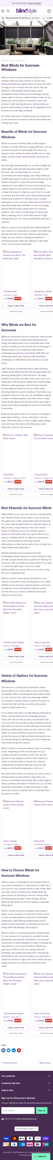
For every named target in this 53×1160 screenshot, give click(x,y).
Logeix (31, 1155)
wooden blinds (14, 157)
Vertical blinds (39, 104)
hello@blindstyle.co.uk (26, 1118)
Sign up (41, 1110)
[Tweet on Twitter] (9, 1050)
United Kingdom (25, 1129)
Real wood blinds (9, 84)
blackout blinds (40, 202)
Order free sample (16, 311)
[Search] (8, 11)
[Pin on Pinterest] (19, 1050)
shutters (18, 701)
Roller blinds (18, 94)
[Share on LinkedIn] (14, 1050)
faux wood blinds (27, 353)
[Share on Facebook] (3, 1050)
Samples (42, 1157)
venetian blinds (28, 157)
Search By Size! (34, 3)
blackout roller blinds (10, 534)
